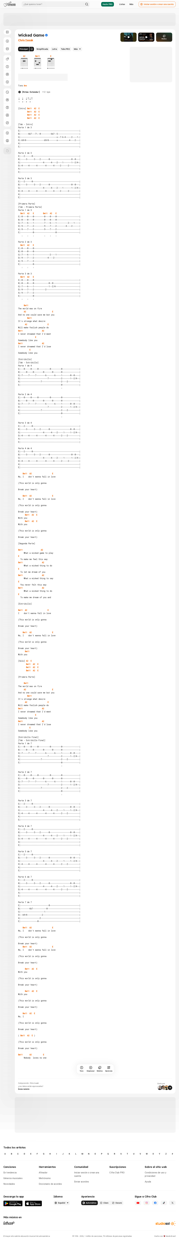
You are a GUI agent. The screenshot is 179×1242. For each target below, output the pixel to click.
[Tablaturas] (7, 92)
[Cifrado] (7, 115)
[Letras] (9, 1223)
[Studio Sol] (166, 1223)
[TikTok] (164, 1203)
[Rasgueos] (7, 122)
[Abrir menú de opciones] (7, 32)
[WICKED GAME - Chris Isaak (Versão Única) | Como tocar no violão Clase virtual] (146, 37)
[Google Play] (13, 1203)
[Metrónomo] (7, 140)
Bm (25, 86)
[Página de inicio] (9, 4)
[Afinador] (7, 133)
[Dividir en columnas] (7, 48)
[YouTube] (138, 1203)
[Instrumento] (7, 59)
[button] (128, 37)
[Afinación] (7, 82)
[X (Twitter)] (172, 1203)
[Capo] (7, 74)
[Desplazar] (7, 41)
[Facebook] (155, 1203)
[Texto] (7, 107)
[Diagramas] (7, 99)
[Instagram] (146, 1203)
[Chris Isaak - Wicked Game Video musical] (128, 37)
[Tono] (7, 66)
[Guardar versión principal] (31, 49)
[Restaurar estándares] (7, 150)
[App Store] (33, 1203)
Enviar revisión (23, 1089)
